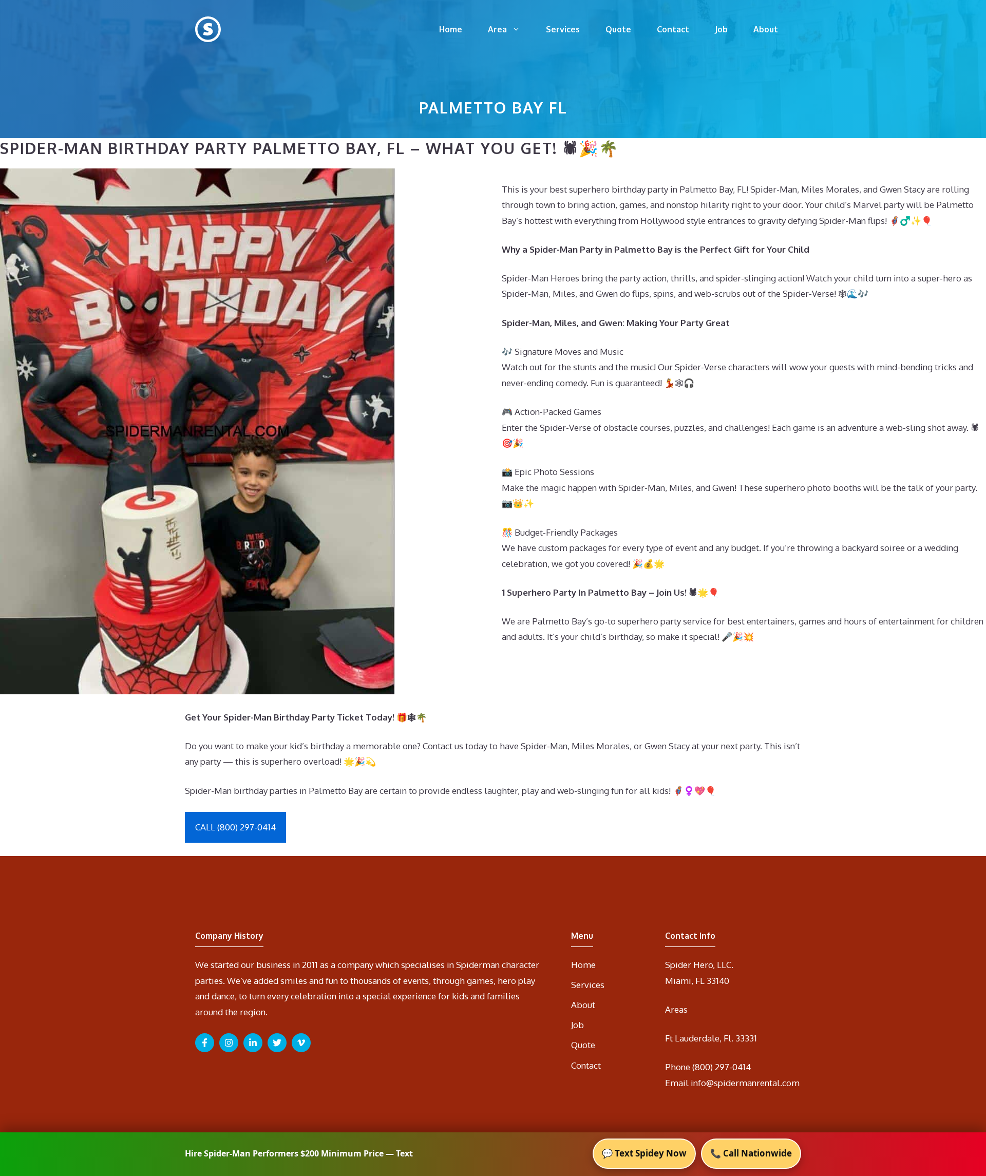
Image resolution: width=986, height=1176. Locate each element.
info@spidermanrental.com (745, 1082)
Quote (618, 29)
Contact (673, 29)
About (765, 29)
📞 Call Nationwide (751, 1153)
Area (497, 29)
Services (563, 29)
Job (721, 29)
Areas (676, 1009)
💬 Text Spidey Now (644, 1153)
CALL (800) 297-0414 (235, 827)
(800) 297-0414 (721, 1066)
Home (450, 29)
